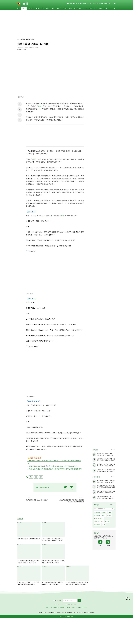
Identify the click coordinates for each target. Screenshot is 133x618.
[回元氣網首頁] (24, 3)
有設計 (90, 3)
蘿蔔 (39, 106)
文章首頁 (79, 607)
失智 (64, 8)
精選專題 (62, 607)
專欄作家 (84, 607)
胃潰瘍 (107, 521)
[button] (114, 8)
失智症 (109, 515)
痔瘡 (110, 512)
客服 (49, 612)
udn (18, 39)
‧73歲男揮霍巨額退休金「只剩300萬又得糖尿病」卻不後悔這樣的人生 (53, 466)
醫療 (37, 8)
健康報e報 (58, 600)
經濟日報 (76, 3)
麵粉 (62, 215)
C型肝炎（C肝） (98, 521)
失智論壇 (31, 8)
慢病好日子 (77, 8)
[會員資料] (112, 3)
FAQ (45, 612)
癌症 (85, 8)
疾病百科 (68, 607)
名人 (95, 8)
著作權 (64, 612)
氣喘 (103, 524)
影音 (47, 8)
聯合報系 (76, 612)
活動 (106, 8)
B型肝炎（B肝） (98, 518)
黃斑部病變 (97, 524)
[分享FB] (19, 104)
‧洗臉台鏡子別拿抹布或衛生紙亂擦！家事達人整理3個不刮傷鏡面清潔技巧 (54, 469)
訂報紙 (81, 612)
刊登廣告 (41, 612)
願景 (101, 3)
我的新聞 (107, 3)
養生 (23, 8)
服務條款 (59, 612)
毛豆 (34, 159)
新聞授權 (53, 612)
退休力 (59, 8)
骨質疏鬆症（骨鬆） (99, 515)
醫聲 (70, 8)
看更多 (113, 449)
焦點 (18, 8)
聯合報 (70, 3)
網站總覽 (92, 612)
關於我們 (86, 612)
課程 (53, 8)
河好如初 (83, 3)
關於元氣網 (49, 607)
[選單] (115, 3)
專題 (100, 8)
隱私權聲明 (69, 612)
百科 (42, 8)
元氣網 (23, 39)
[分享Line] (19, 109)
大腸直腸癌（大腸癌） (100, 512)
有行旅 (96, 3)
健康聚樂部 (56, 607)
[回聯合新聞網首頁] (18, 3)
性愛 (90, 8)
